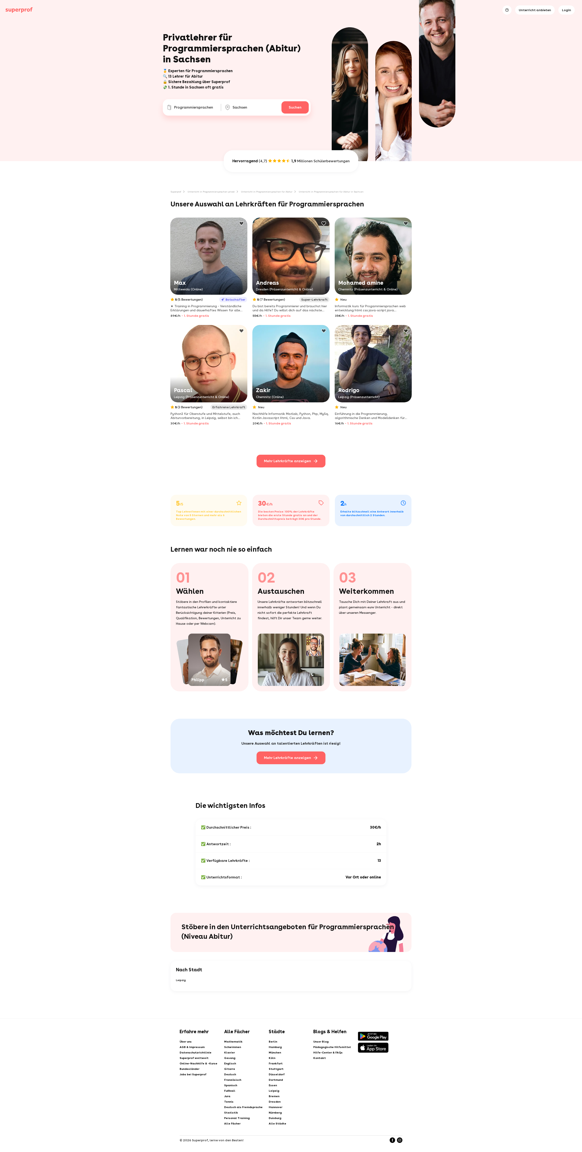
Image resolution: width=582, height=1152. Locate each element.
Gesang (229, 1058)
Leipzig (181, 980)
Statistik (231, 1112)
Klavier (229, 1052)
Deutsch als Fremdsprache (243, 1107)
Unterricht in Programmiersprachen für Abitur (266, 191)
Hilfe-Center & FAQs (328, 1052)
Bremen (274, 1096)
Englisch (230, 1063)
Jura (227, 1096)
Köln (272, 1058)
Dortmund (276, 1079)
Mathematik (233, 1041)
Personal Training (237, 1118)
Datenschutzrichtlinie (195, 1052)
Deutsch (230, 1074)
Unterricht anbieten (535, 10)
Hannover (275, 1107)
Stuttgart (276, 1069)
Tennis (228, 1101)
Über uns (186, 1041)
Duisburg (275, 1118)
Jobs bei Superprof (193, 1074)
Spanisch (230, 1085)
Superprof (176, 191)
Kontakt (319, 1058)
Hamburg (275, 1047)
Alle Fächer (232, 1123)
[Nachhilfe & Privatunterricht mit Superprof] (19, 10)
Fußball (229, 1090)
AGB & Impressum (192, 1047)
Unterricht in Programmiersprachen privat (211, 191)
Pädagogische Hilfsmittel (332, 1047)
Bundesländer (189, 1069)
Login (566, 10)
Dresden (275, 1101)
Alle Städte (277, 1123)
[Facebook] (392, 1140)
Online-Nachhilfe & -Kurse (198, 1063)
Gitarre (229, 1069)
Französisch (232, 1079)
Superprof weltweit (194, 1058)
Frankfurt (276, 1063)
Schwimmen (232, 1047)
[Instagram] (399, 1140)
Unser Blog (321, 1041)
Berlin (273, 1041)
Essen (273, 1085)
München (275, 1052)
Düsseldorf (277, 1074)
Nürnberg (275, 1112)
